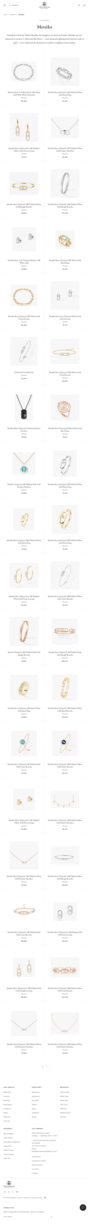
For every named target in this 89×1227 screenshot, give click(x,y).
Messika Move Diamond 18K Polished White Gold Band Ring (65, 93)
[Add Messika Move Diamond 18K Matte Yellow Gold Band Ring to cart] (41, 668)
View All (7, 1121)
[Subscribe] (50, 1217)
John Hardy (8, 1138)
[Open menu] (5, 5)
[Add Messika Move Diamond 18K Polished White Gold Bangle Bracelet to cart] (82, 164)
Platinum (63, 1109)
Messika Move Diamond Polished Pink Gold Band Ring (65, 429)
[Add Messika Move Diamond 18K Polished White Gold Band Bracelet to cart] (82, 668)
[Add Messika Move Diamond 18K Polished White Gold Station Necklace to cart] (82, 1004)
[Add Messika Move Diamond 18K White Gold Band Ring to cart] (82, 220)
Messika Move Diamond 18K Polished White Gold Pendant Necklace (65, 149)
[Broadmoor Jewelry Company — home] (9, 1184)
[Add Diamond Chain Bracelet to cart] (41, 332)
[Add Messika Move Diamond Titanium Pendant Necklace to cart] (41, 388)
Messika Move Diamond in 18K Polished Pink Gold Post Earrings (65, 933)
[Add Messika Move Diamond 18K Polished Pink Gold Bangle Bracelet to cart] (82, 612)
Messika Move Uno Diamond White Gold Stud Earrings (65, 317)
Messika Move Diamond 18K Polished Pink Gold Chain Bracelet (24, 765)
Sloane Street (9, 1154)
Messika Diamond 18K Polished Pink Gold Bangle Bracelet (24, 653)
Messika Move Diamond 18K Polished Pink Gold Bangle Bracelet (65, 653)
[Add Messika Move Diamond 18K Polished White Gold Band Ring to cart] (82, 52)
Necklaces (8, 1105)
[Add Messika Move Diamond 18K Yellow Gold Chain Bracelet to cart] (41, 276)
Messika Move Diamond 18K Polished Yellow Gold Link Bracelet (65, 989)
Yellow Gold (64, 1092)
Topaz (34, 1117)
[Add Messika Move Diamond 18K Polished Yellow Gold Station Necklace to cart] (82, 780)
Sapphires (36, 1096)
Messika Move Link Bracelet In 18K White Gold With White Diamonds (24, 93)
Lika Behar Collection (12, 1142)
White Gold (64, 1096)
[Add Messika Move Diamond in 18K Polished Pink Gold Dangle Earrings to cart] (41, 948)
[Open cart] (84, 5)
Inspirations (36, 1157)
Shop (5, 14)
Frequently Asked (39, 1161)
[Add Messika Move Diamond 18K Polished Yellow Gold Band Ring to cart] (41, 500)
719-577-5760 (40, 1146)
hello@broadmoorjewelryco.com (44, 1151)
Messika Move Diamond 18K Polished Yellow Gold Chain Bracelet (65, 597)
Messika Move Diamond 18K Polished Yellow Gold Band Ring (24, 541)
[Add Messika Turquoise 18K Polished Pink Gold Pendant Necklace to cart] (41, 444)
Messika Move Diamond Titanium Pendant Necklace (23, 429)
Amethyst (35, 1113)
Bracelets (7, 1092)
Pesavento (8, 1146)
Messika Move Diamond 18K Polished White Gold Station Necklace (65, 1045)
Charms (7, 1096)
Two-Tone (64, 1105)
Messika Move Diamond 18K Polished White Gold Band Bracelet (65, 709)
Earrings (7, 1100)
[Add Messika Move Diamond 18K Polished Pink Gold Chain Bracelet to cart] (41, 724)
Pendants (7, 1109)
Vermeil (63, 1117)
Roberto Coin (9, 1150)
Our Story (35, 1169)
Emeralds (35, 1100)
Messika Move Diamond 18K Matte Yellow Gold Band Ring (24, 709)
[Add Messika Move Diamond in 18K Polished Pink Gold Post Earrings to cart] (82, 892)
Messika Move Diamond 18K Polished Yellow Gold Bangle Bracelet (24, 205)
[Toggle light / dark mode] (45, 1198)
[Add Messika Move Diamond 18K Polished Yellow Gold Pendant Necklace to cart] (41, 836)
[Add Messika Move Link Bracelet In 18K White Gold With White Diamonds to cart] (41, 52)
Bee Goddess (9, 1134)
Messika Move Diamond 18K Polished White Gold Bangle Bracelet (65, 205)
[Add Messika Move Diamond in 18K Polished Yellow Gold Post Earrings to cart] (41, 780)
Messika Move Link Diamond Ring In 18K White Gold (24, 261)
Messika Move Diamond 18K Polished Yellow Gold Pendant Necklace (24, 877)
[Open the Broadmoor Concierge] (83, 1207)
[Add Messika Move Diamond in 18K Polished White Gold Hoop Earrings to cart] (41, 556)
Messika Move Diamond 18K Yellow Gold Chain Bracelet (24, 317)
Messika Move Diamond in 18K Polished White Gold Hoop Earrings (24, 597)
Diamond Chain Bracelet (24, 372)
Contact (35, 1173)
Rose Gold (64, 1100)
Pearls (34, 1105)
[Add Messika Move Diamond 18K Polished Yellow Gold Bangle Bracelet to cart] (41, 164)
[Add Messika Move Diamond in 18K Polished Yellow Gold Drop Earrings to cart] (41, 108)
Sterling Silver (65, 1113)
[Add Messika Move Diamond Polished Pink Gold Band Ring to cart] (82, 388)
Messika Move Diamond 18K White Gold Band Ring (65, 261)
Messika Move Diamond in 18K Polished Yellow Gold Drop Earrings (24, 149)
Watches (7, 1117)
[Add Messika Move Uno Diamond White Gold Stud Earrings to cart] (82, 276)
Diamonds (35, 1092)
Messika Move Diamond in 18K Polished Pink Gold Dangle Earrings (24, 989)
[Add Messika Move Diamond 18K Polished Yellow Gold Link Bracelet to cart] (82, 948)
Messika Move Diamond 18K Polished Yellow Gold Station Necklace (65, 821)
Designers (13, 14)
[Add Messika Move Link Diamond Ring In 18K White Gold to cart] (41, 220)
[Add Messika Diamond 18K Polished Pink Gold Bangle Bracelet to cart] (41, 612)
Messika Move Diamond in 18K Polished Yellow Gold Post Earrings (24, 821)
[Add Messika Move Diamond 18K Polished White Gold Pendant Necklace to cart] (82, 108)
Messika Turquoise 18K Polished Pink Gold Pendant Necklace (24, 485)
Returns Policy (37, 1165)
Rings (6, 1113)
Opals (34, 1109)
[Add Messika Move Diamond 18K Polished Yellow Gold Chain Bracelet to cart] (82, 556)
